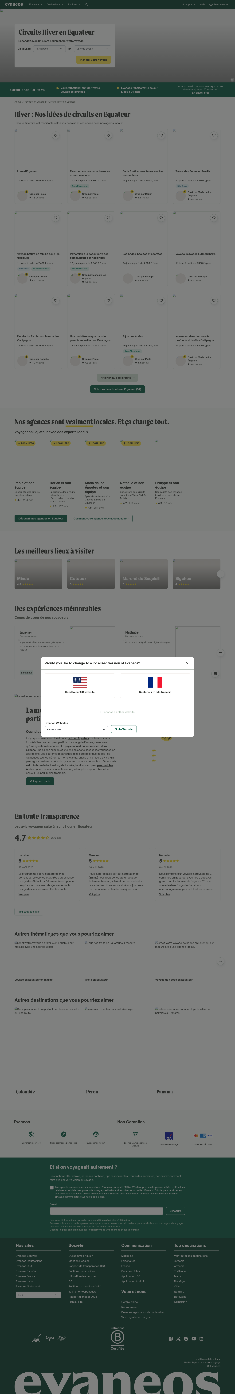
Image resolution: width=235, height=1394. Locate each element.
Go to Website (124, 729)
